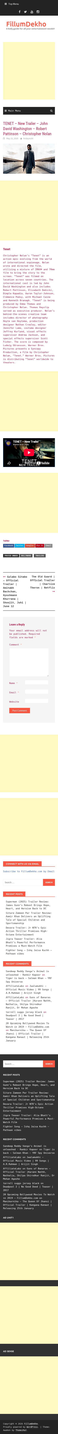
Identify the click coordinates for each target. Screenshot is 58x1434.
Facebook (8, 545)
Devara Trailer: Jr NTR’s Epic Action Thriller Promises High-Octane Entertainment (27, 931)
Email (48, 545)
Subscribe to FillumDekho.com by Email (29, 871)
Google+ (30, 545)
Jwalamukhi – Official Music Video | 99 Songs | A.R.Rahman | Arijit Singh (29, 989)
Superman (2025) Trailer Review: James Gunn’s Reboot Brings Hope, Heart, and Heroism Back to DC (28, 905)
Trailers (39, 556)
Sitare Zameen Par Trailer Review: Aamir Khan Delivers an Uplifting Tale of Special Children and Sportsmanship (29, 1096)
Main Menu (14, 110)
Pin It (40, 545)
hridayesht (28, 138)
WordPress (32, 1427)
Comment (15, 644)
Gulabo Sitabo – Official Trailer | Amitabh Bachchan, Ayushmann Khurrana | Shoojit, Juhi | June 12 (15, 591)
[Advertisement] (29, 71)
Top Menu (13, 3)
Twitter (19, 545)
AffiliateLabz (15, 986)
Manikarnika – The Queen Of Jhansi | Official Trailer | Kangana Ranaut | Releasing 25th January (27, 1205)
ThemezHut (21, 1430)
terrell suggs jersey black (24, 1012)
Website (14, 701)
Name (13, 683)
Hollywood (26, 556)
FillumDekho (26, 24)
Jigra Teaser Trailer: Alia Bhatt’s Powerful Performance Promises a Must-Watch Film (25, 942)
